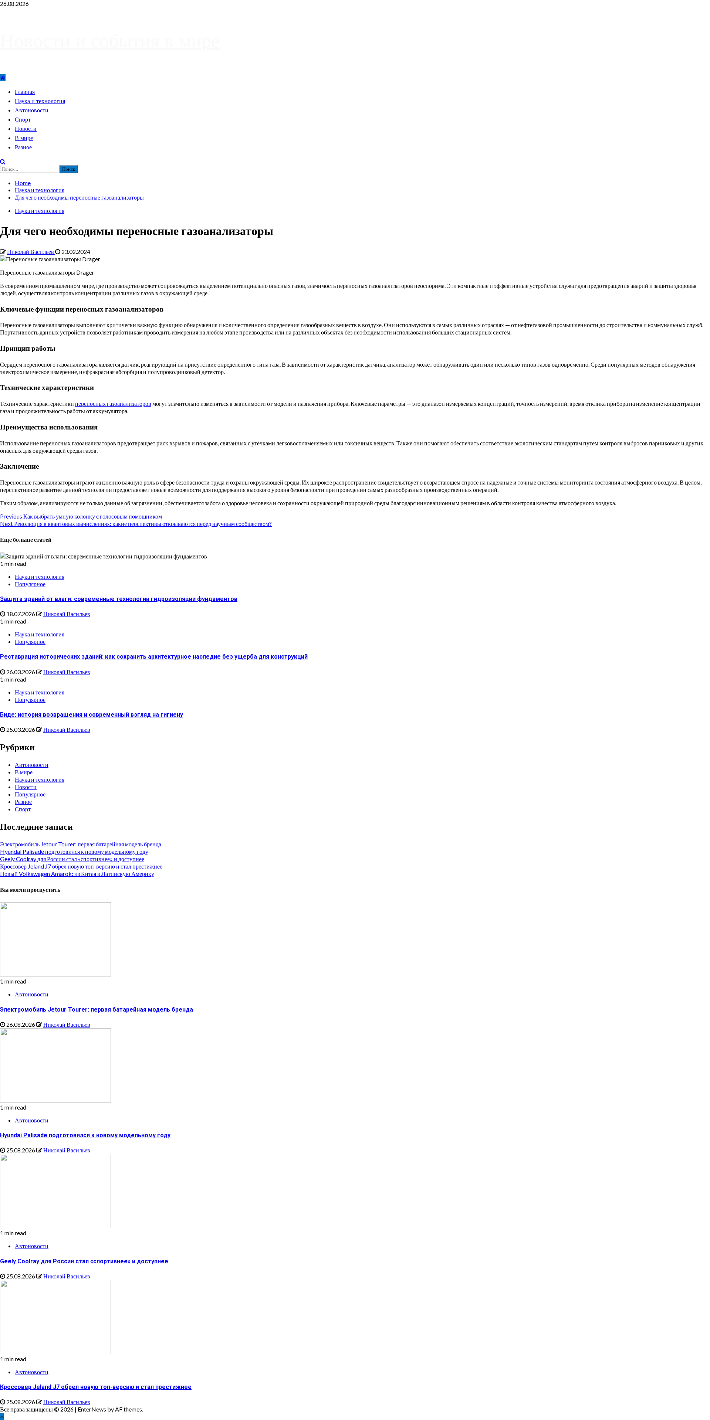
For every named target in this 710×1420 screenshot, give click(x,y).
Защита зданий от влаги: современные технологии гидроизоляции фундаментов (118, 598)
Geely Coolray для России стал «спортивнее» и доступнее (72, 858)
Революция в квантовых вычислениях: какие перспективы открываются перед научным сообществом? (136, 523)
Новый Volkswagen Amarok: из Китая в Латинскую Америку (77, 873)
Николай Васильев (31, 251)
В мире (24, 138)
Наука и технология (40, 101)
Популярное (30, 583)
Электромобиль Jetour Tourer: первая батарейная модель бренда (80, 843)
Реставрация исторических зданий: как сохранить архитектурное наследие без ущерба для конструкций (154, 656)
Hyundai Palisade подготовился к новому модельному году (74, 851)
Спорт (23, 119)
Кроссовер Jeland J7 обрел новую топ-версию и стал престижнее (81, 866)
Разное (23, 147)
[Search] (3, 161)
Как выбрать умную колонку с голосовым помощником (81, 516)
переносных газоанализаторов (113, 403)
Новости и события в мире (110, 40)
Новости (26, 129)
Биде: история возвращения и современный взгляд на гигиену (91, 714)
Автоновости (31, 110)
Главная (25, 92)
